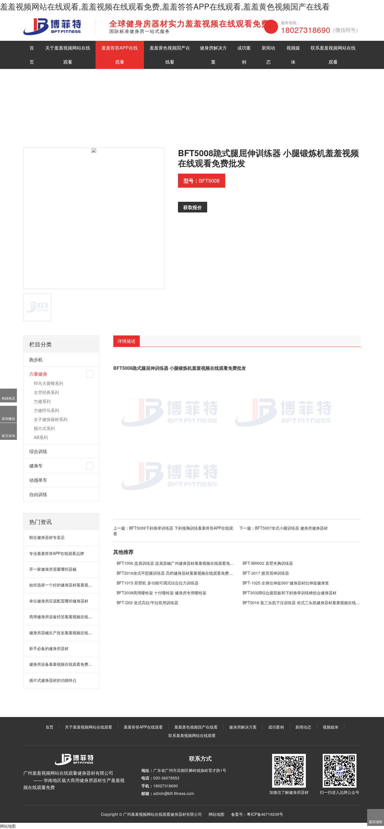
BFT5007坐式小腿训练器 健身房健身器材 (291, 528)
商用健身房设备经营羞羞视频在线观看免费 (61, 616)
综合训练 (38, 451)
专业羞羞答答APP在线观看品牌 (56, 553)
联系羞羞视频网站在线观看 (333, 54)
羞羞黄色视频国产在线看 (170, 54)
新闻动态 (268, 54)
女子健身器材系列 (50, 419)
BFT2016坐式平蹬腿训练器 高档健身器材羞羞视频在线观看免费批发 (176, 573)
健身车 (36, 465)
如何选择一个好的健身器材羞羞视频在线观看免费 (61, 585)
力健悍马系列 (46, 410)
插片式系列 (44, 428)
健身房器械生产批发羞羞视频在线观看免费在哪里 (61, 632)
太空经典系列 (46, 392)
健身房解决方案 (213, 54)
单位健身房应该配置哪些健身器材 (58, 601)
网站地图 (216, 814)
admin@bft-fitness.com (173, 793)
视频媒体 (293, 54)
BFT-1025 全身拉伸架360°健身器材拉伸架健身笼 (286, 583)
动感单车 (38, 480)
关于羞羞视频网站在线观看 (67, 54)
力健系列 (42, 401)
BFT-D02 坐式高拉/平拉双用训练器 (147, 602)
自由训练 (38, 494)
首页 (32, 54)
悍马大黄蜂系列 (48, 383)
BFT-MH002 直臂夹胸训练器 (268, 563)
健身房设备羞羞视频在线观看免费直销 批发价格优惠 (61, 664)
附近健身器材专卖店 (47, 537)
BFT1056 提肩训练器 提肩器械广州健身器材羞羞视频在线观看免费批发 (176, 563)
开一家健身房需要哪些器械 (52, 569)
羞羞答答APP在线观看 (119, 54)
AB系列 (41, 437)
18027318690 (321, 29)
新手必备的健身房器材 (49, 648)
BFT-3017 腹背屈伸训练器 (266, 573)
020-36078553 (166, 778)
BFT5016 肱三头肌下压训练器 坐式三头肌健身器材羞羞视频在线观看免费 (302, 602)
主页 (47, 128)
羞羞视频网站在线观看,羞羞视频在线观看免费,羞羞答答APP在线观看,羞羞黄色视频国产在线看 (165, 6)
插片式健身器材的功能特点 (52, 680)
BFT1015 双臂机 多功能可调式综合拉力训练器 (157, 583)
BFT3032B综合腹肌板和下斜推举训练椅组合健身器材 (289, 592)
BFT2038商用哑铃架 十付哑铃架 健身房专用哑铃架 (161, 592)
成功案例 (244, 54)
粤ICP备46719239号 (265, 814)
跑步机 (36, 359)
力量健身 (107, 128)
